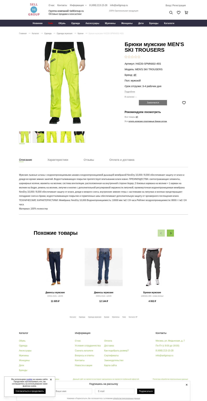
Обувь (62, 23)
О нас (51, 5)
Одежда (75, 23)
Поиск (171, 12)
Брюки (81, 33)
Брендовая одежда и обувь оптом (34, 10)
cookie (29, 379)
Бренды (153, 23)
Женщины (127, 23)
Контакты (62, 5)
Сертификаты (111, 355)
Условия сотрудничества (88, 345)
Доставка (109, 345)
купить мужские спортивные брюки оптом (148, 121)
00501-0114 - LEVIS (103, 296)
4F (134, 75)
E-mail (101, 391)
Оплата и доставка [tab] (121, 159)
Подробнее (130, 91)
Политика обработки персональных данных (170, 379)
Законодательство (113, 360)
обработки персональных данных (126, 398)
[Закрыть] (50, 379)
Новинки (38, 23)
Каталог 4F (133, 317)
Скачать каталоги (84, 350)
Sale (50, 23)
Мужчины (110, 23)
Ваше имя (61, 391)
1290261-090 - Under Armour (152, 296)
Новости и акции (83, 365)
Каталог (35, 33)
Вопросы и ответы (84, 355)
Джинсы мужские (55, 292)
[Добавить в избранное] (184, 102)
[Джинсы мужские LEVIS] (55, 268)
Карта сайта (110, 365)
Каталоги (169, 23)
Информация (82, 333)
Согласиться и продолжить (30, 391)
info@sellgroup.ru (119, 5)
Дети (141, 23)
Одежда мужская (64, 33)
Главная (23, 33)
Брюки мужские (152, 292)
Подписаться (146, 391)
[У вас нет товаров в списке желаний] (178, 12)
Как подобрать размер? (116, 350)
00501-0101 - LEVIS (55, 296)
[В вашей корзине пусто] (186, 12)
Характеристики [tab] (57, 159)
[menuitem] (38, 23)
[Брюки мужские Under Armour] (152, 268)
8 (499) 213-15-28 (98, 5)
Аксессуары (92, 23)
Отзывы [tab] (89, 159)
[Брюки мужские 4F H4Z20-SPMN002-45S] (65, 83)
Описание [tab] (25, 159)
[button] (161, 233)
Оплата (108, 341)
